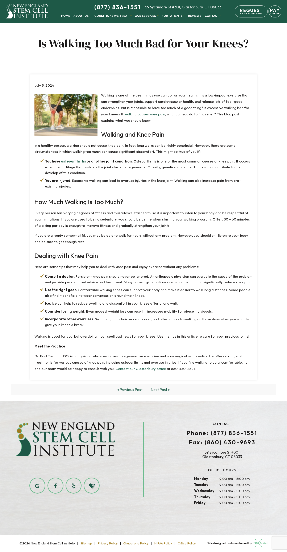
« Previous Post (129, 389)
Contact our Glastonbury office (141, 368)
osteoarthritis (73, 161)
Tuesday (201, 484)
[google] (37, 486)
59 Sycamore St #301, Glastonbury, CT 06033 (183, 7)
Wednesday (204, 491)
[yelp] (74, 486)
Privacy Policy (108, 543)
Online (275, 11)
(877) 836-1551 (117, 7)
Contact (212, 16)
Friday (199, 502)
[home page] (27, 11)
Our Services (145, 16)
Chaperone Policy (136, 543)
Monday (201, 478)
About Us (81, 16)
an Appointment (251, 11)
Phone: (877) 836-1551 (222, 433)
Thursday (202, 497)
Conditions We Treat (111, 16)
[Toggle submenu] (90, 15)
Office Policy (187, 543)
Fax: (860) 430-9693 (222, 442)
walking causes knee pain (144, 114)
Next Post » (160, 389)
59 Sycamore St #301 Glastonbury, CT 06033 (222, 454)
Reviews (194, 16)
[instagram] (92, 486)
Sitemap (86, 543)
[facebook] (55, 486)
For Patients (172, 16)
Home (65, 16)
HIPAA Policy (163, 543)
